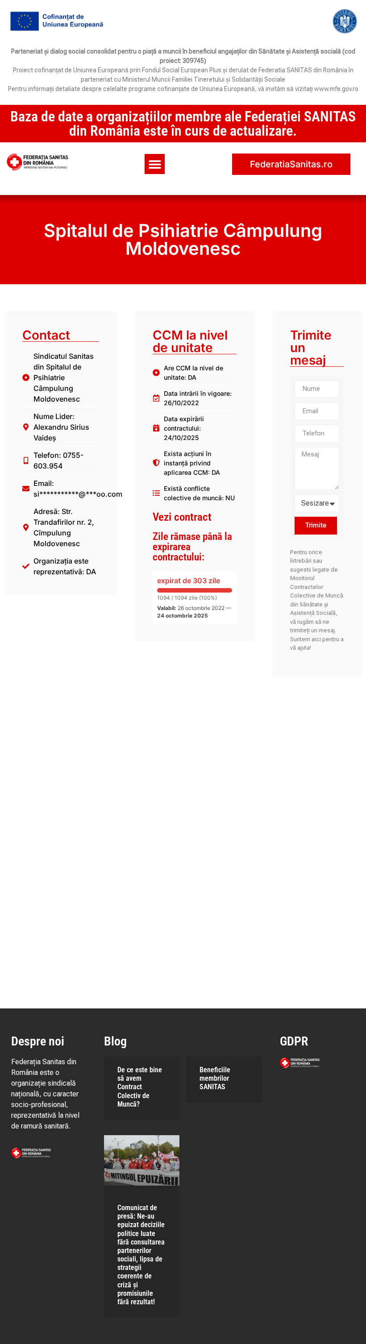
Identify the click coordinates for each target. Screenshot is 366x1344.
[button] (155, 164)
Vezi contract (182, 516)
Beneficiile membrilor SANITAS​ (215, 1078)
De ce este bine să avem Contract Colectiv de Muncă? (139, 1087)
